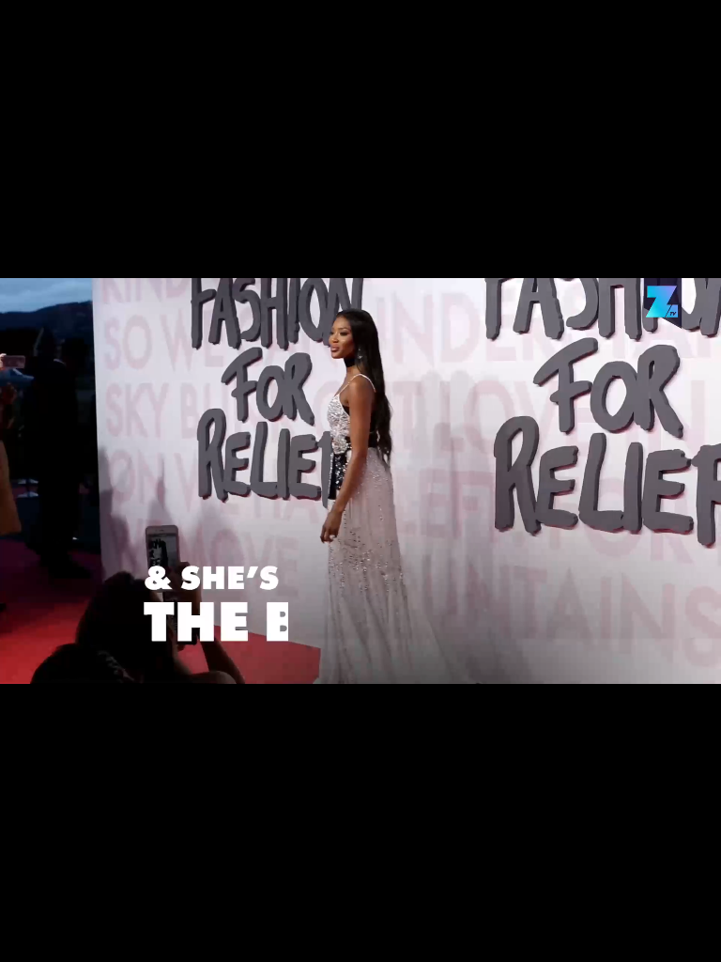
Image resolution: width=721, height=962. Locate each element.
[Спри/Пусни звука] (71, 937)
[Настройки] (684, 33)
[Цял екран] (647, 937)
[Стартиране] (31, 937)
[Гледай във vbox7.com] (686, 937)
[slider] (114, 912)
